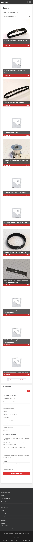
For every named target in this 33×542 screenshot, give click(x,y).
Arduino (3, 495)
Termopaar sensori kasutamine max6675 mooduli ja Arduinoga (16, 438)
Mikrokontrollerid (7, 421)
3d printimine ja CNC (8, 398)
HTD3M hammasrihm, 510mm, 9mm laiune (16, 372)
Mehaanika (6, 417)
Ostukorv (3, 520)
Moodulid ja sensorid (8, 424)
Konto (2, 510)
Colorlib (17, 540)
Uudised (3, 505)
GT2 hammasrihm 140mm (11, 132)
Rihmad (5, 430)
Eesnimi (5, 461)
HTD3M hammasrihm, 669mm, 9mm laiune (16, 222)
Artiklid (16, 533)
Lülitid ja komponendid (9, 414)
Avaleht (6, 533)
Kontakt (3, 517)
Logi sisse (16, 537)
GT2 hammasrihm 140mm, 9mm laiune (15, 252)
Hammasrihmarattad (8, 402)
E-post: (5, 467)
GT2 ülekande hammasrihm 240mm (14, 102)
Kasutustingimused (6, 514)
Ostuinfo (21, 533)
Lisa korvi (7, 45)
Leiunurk (5, 411)
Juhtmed (5, 405)
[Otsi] (28, 391)
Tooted (3, 523)
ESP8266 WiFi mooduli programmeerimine (14, 447)
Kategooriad (23, 2)
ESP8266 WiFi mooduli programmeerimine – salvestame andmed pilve (14, 443)
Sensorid (3, 502)
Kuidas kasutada (5, 498)
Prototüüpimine (7, 427)
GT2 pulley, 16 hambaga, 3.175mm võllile (15, 192)
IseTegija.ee (6, 540)
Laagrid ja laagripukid (8, 408)
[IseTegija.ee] (6, 2)
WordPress (27, 540)
